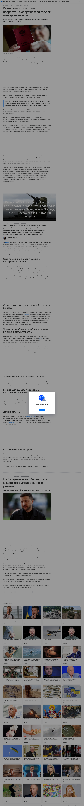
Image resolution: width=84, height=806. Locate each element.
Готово (42, 410)
